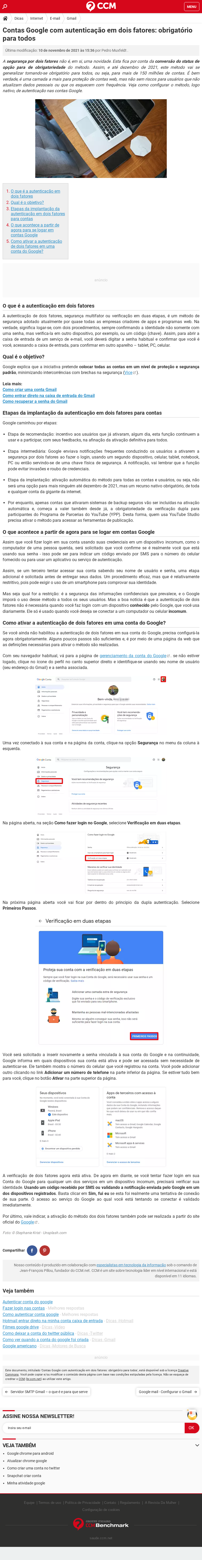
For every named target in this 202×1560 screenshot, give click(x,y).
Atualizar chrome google (27, 1461)
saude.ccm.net (101, 1538)
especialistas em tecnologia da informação (131, 1265)
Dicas (18, 18)
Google (27, 1222)
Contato (110, 1503)
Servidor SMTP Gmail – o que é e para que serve (49, 1392)
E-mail (55, 18)
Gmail (71, 18)
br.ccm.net (34, 1379)
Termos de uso (49, 1503)
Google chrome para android (30, 1453)
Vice (128, 372)
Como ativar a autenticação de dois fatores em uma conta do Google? (36, 246)
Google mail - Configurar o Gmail (165, 1392)
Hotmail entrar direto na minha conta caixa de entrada (53, 1320)
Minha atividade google (26, 1483)
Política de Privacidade (82, 1503)
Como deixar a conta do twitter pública (38, 1333)
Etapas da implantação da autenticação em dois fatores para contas (38, 213)
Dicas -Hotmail (119, 1320)
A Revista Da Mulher (160, 1503)
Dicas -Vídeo (53, 1327)
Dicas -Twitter (90, 1333)
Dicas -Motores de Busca (63, 1345)
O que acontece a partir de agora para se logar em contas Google (35, 230)
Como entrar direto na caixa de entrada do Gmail (49, 395)
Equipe (29, 1503)
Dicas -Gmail (103, 1339)
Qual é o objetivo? (27, 202)
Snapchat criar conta (24, 1476)
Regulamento (130, 1503)
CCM (22, 1379)
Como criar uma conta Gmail (30, 389)
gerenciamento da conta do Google (133, 655)
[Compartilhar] (32, 1250)
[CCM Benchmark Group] (101, 1524)
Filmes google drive (21, 1327)
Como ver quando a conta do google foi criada (46, 1339)
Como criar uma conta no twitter (33, 1468)
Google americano (20, 1345)
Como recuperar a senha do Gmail (35, 401)
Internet (36, 18)
